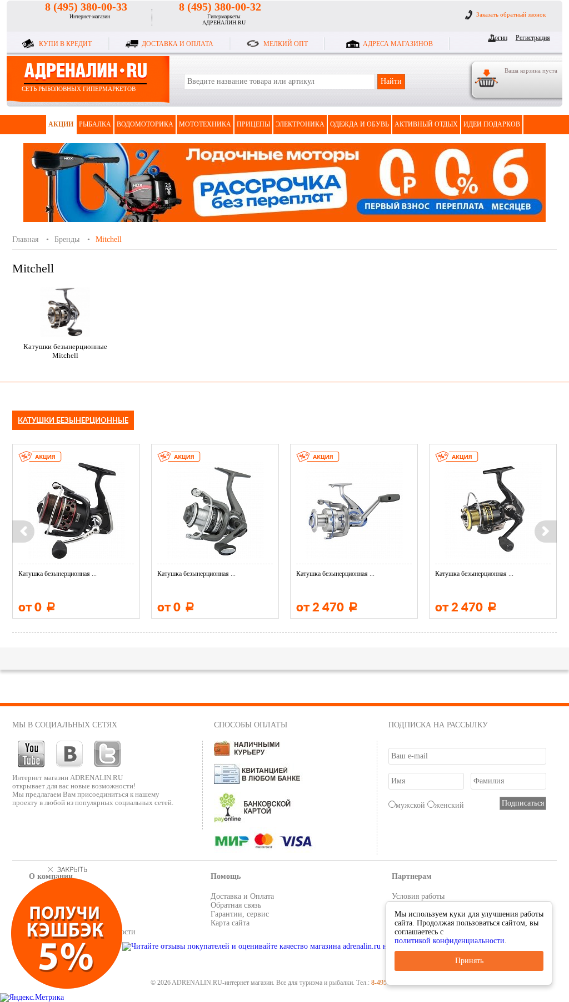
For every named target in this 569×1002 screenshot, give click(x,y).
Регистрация (531, 38)
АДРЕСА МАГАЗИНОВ (398, 44)
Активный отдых (426, 124)
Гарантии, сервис (240, 914)
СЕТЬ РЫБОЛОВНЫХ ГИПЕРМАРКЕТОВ (79, 88)
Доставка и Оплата (242, 896)
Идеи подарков (491, 124)
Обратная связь (236, 905)
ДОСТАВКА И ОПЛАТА (177, 44)
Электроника (300, 124)
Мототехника (205, 124)
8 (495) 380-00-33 (86, 7)
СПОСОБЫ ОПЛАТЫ (250, 725)
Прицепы (253, 124)
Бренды (66, 239)
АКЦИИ (60, 124)
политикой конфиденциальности (450, 941)
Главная (25, 239)
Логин (498, 38)
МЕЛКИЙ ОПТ (285, 44)
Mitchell (109, 239)
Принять (469, 961)
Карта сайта (230, 923)
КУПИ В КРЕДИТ (65, 44)
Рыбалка (95, 124)
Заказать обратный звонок (511, 14)
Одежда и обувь (359, 124)
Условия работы (418, 896)
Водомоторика (145, 124)
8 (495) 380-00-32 (220, 7)
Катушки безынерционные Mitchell (65, 351)
